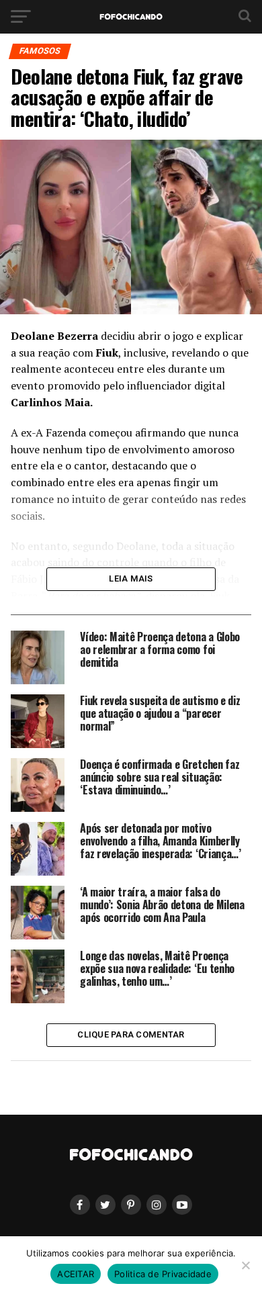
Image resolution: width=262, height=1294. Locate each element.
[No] (245, 1265)
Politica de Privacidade (163, 1273)
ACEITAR (75, 1273)
